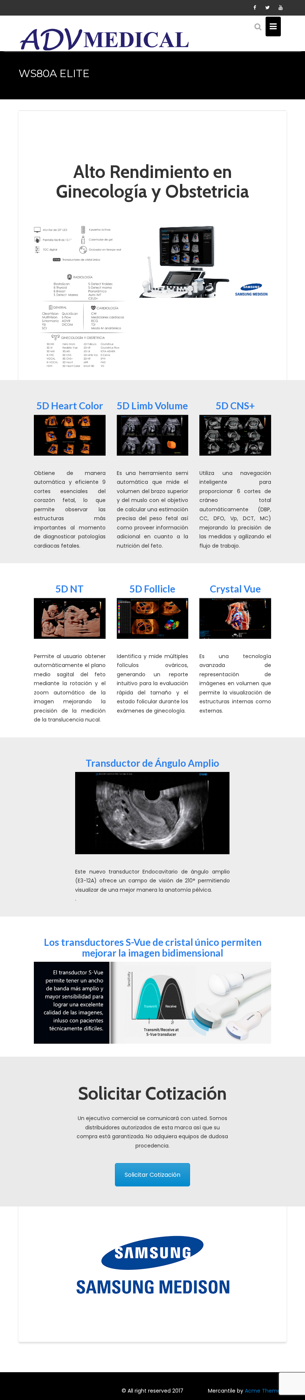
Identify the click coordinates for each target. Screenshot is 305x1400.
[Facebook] (254, 8)
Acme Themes (264, 1390)
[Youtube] (280, 8)
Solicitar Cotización (152, 1174)
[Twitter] (267, 8)
